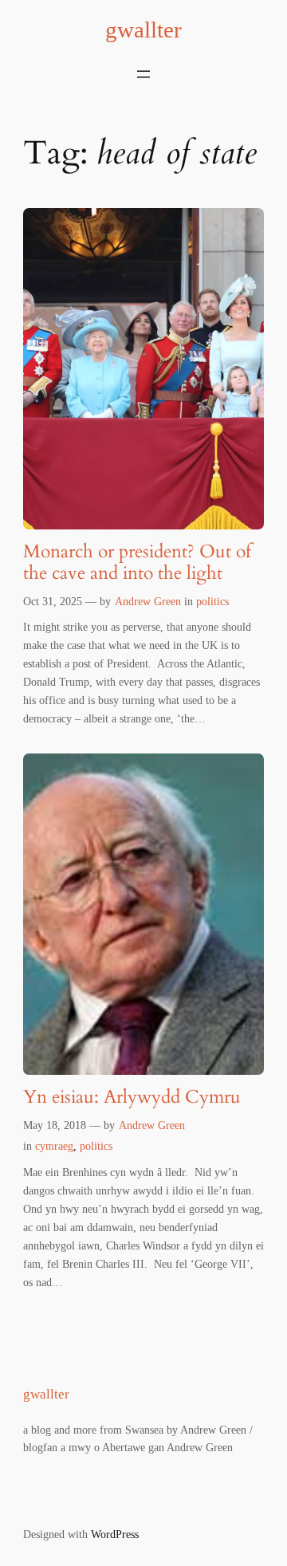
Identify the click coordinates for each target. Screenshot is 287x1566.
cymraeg (54, 1145)
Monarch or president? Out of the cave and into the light (137, 562)
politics (212, 601)
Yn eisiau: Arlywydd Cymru (132, 1097)
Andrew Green (148, 601)
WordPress (115, 1534)
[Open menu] (143, 74)
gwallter (143, 30)
